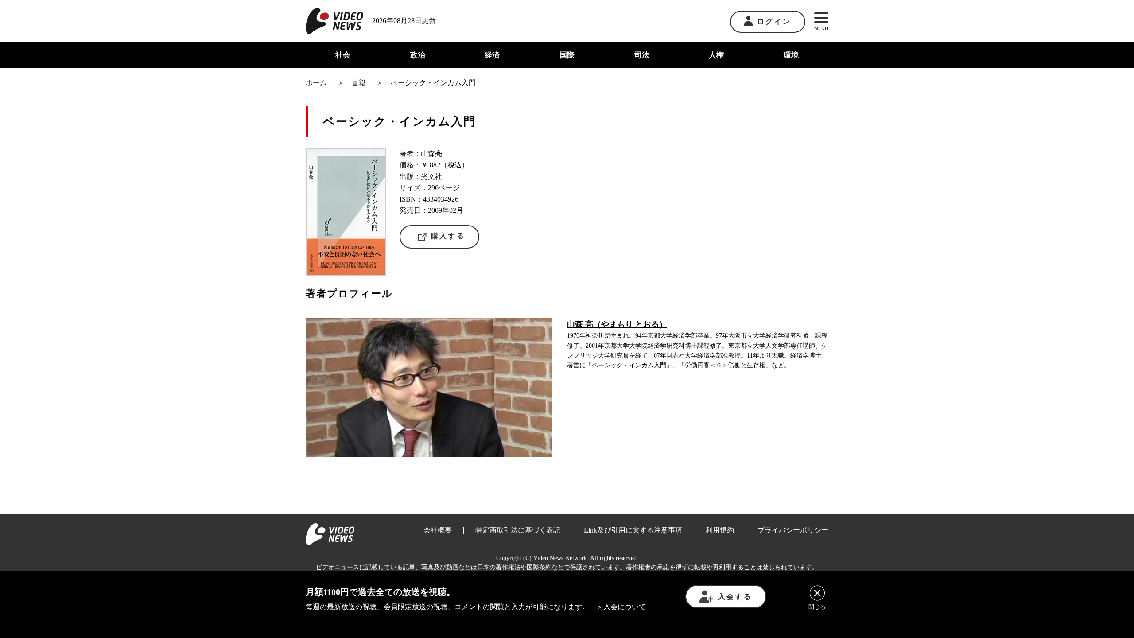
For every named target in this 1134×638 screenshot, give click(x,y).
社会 (342, 55)
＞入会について (621, 607)
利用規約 (720, 530)
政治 (417, 55)
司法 (641, 55)
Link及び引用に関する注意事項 (633, 530)
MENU (821, 28)
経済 (492, 55)
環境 (791, 55)
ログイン (774, 21)
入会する (735, 596)
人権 (716, 55)
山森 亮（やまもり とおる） (617, 324)
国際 (567, 55)
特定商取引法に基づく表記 (517, 530)
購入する (448, 236)
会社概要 (437, 530)
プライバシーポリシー (792, 530)
